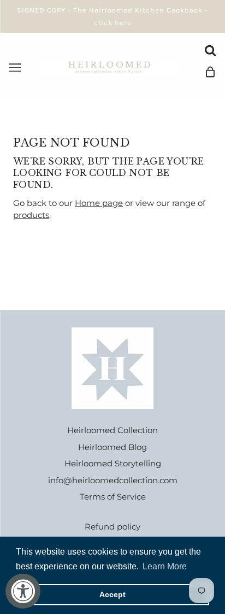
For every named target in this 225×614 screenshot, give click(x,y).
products (31, 215)
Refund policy (112, 526)
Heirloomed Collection (112, 430)
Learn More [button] (165, 566)
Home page (99, 203)
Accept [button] (112, 594)
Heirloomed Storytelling (112, 463)
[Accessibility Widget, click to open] (22, 591)
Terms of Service (113, 496)
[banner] (110, 66)
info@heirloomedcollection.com (112, 480)
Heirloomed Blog (112, 447)
